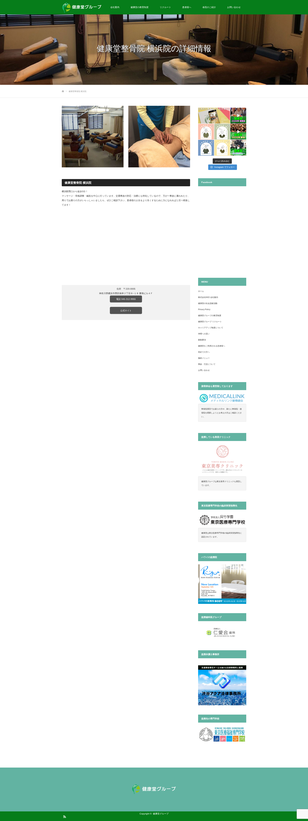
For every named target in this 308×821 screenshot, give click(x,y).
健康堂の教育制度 (140, 7)
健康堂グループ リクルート (210, 321)
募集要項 (202, 340)
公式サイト (126, 310)
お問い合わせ (234, 7)
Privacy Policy (204, 309)
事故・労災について (206, 364)
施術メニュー (204, 358)
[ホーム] (63, 86)
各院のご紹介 (209, 7)
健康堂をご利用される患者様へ (211, 346)
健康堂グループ (161, 813)
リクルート (165, 7)
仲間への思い (204, 334)
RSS (64, 816)
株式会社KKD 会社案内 (208, 297)
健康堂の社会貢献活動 (207, 303)
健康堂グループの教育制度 (209, 315)
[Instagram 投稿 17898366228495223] (238, 132)
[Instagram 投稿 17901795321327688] (238, 116)
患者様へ (186, 7)
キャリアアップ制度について (210, 328)
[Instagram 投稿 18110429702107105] (206, 116)
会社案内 (114, 7)
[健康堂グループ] (154, 789)
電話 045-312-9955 (126, 299)
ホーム (201, 291)
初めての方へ (204, 352)
